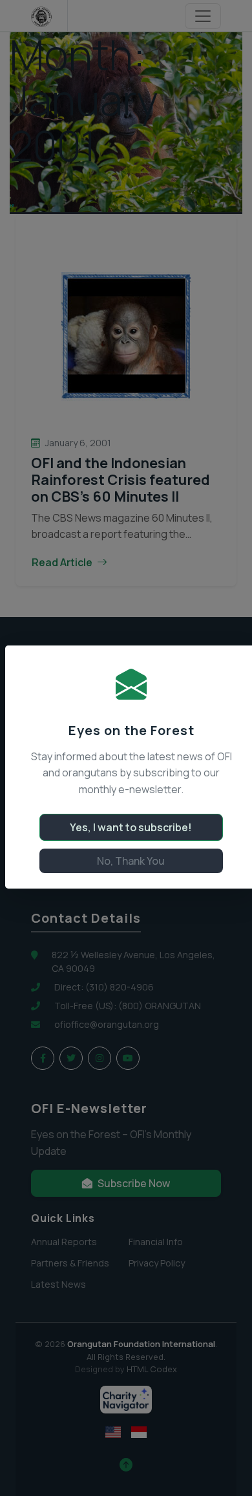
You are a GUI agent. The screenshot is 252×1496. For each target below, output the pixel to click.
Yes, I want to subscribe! (131, 827)
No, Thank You (131, 861)
